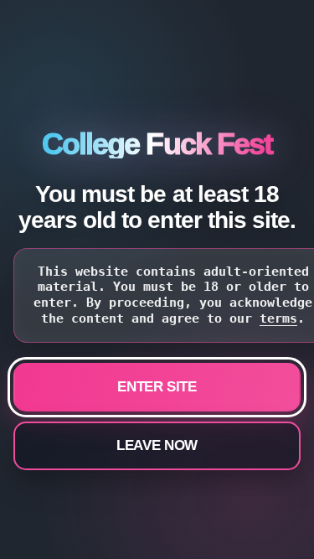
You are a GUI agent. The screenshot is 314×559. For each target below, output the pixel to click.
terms (278, 318)
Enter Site (157, 387)
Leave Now (157, 445)
